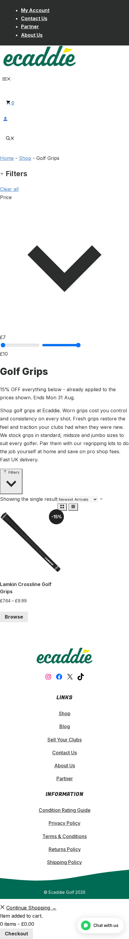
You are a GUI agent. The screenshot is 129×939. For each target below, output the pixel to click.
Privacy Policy (64, 823)
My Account (35, 10)
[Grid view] (62, 507)
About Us (32, 35)
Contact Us (34, 18)
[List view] (73, 507)
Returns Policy (65, 849)
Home (7, 158)
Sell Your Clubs (64, 740)
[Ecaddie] (39, 64)
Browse (14, 617)
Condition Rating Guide (65, 810)
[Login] (64, 119)
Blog (64, 726)
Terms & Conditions (64, 836)
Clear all (9, 189)
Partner (30, 26)
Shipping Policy (64, 862)
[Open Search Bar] (10, 138)
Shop (25, 158)
